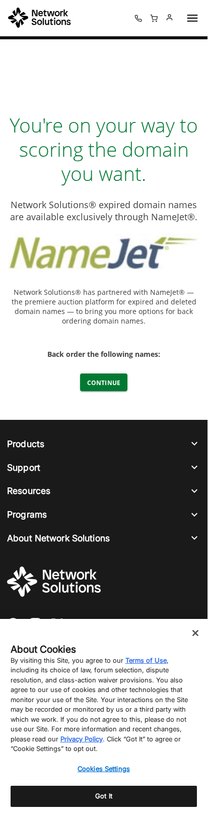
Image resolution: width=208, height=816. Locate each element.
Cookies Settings (104, 769)
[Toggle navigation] (190, 18)
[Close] (195, 633)
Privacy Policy (81, 739)
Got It (103, 796)
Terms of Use (146, 660)
